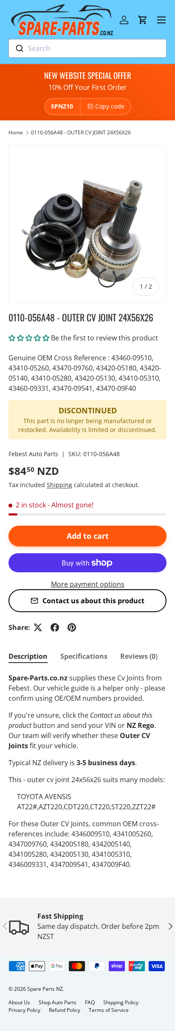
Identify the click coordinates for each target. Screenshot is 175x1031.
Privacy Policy (24, 1010)
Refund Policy (64, 1010)
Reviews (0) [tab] (139, 656)
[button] (142, 20)
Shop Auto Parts (57, 1002)
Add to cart (88, 536)
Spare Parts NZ (45, 988)
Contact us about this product (93, 600)
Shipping (59, 485)
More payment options (87, 584)
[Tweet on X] (37, 627)
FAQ (90, 1002)
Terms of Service (109, 1010)
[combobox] (87, 48)
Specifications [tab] (83, 656)
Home (15, 132)
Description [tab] (28, 656)
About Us (19, 1002)
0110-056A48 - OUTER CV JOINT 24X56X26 (81, 132)
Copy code (109, 106)
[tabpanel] (87, 771)
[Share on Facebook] (54, 627)
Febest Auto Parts (33, 454)
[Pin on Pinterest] (71, 627)
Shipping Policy (120, 1002)
